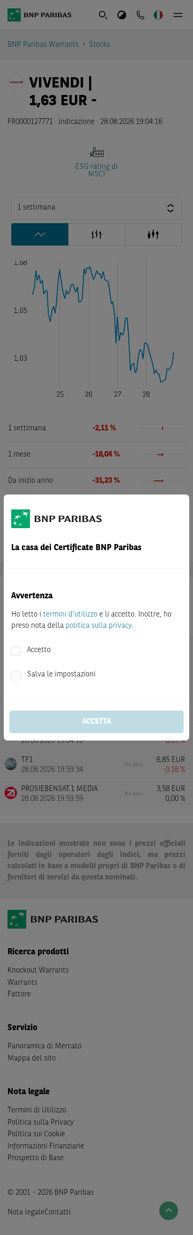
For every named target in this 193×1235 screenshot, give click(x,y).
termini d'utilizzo (70, 614)
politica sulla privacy (99, 626)
